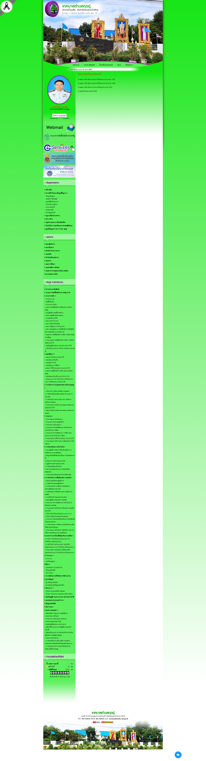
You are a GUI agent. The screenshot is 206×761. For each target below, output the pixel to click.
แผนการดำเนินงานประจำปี (55, 357)
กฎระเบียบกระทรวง (52, 215)
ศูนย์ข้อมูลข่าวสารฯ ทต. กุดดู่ (56, 229)
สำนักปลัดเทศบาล (52, 257)
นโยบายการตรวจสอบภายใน (55, 461)
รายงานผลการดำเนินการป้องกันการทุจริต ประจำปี (59, 509)
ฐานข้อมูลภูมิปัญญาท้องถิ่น (55, 585)
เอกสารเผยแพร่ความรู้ (53, 621)
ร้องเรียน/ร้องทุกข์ (106, 65)
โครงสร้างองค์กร (51, 204)
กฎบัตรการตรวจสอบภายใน (55, 464)
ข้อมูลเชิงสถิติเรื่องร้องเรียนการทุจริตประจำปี (60, 457)
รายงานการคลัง (51, 304)
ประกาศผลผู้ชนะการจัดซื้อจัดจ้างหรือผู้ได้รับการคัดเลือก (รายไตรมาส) (59, 330)
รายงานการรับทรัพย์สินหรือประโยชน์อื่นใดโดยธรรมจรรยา (60, 520)
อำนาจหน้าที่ (50, 207)
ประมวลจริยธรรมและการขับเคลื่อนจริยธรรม (57, 470)
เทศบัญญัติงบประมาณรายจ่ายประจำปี (58, 345)
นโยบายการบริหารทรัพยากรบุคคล (57, 391)
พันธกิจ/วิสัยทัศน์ (51, 199)
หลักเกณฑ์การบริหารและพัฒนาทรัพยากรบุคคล (59, 412)
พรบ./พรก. (49, 219)
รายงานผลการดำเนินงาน (54, 419)
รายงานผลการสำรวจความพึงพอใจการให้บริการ (59, 442)
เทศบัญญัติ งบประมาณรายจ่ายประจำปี (59, 597)
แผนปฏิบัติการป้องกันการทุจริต (56, 500)
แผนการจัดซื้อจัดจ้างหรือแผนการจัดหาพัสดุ (58, 308)
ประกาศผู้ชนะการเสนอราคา (55, 326)
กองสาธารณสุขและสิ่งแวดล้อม (56, 271)
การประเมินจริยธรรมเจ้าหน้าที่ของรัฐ (58, 475)
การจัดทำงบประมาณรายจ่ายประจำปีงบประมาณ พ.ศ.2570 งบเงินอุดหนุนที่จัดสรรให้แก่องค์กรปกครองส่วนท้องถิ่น (115, 69)
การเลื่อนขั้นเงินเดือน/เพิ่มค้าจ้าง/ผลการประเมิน (58, 395)
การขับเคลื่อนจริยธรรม (54, 466)
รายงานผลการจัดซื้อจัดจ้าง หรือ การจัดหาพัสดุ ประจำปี (59, 341)
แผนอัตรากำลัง (51, 363)
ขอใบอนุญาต (50, 561)
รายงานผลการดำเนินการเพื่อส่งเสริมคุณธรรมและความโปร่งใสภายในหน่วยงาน (59, 551)
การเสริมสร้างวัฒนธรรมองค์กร (56, 497)
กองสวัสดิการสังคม (52, 267)
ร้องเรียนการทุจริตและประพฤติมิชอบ (58, 226)
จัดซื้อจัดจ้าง (50, 302)
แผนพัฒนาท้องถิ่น (52, 360)
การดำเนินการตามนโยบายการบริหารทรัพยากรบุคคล (58, 401)
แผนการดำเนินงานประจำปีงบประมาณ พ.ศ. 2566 (97, 83)
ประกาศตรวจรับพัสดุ (53, 324)
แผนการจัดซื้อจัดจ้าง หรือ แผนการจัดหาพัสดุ (59, 372)
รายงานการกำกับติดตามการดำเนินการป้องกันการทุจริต (58, 504)
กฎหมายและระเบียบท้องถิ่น (55, 222)
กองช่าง (48, 261)
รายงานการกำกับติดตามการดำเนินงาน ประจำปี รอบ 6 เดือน (58, 429)
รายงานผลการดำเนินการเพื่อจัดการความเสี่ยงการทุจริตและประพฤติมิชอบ (59, 531)
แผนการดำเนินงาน (52, 638)
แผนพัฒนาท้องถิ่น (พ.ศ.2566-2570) (57, 376)
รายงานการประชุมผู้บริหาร (55, 422)
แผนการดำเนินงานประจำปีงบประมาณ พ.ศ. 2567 (97, 79)
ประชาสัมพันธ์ (89, 65)
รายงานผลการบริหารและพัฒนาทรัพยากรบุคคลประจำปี (59, 406)
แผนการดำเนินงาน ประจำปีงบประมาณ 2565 (95, 87)
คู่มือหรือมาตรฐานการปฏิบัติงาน (57, 613)
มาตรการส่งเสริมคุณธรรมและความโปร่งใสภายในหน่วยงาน (57, 540)
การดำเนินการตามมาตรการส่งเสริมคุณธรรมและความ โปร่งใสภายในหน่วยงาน (59, 545)
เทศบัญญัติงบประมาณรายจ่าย (56, 624)
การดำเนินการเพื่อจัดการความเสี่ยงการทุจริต (58, 493)
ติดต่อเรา (129, 65)
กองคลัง (48, 254)
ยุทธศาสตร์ (50, 210)
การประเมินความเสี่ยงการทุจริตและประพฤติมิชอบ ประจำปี (57, 487)
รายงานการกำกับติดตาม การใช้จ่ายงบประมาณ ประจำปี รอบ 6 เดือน (58, 434)
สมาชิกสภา (49, 247)
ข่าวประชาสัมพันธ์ (52, 289)
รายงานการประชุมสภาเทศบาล (56, 619)
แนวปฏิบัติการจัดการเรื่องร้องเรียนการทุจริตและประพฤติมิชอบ (58, 451)
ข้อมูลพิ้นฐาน (50, 196)
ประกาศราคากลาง (52, 321)
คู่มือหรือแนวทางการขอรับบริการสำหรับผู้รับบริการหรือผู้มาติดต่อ (59, 634)
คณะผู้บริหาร (50, 244)
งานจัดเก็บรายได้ (51, 318)
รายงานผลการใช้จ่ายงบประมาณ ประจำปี (60, 438)
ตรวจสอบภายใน (51, 274)
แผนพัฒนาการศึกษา (53, 365)
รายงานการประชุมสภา (54, 425)
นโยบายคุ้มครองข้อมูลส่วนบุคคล (57, 516)
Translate (66, 118)
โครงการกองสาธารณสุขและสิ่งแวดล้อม (59, 594)
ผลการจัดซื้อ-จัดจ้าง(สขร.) (55, 315)
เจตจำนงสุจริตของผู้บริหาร (55, 481)
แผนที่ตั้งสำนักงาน (52, 202)
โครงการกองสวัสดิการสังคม (55, 591)
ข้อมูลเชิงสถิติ (50, 570)
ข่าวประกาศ (50, 299)
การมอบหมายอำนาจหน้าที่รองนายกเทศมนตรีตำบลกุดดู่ (58, 647)
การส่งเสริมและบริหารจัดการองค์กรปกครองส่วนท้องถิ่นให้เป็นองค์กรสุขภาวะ (59, 642)
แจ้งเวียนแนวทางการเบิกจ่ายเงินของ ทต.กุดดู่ (60, 349)
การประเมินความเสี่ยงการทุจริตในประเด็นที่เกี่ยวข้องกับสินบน (59, 526)
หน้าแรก (76, 65)
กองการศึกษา (50, 264)
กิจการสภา (49, 573)
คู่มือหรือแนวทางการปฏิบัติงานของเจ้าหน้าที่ (58, 628)
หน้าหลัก (48, 190)
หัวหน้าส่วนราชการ (52, 251)
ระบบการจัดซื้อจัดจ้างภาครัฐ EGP (57, 292)
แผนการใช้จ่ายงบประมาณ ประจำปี (58, 368)
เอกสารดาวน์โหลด (52, 616)
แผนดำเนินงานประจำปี (88, 91)
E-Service (49, 559)
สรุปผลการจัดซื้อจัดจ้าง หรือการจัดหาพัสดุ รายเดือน (59, 336)
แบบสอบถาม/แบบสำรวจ (54, 567)
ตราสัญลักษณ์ (50, 213)
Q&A (119, 65)
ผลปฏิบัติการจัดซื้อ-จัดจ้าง (54, 313)
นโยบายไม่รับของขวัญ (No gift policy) (59, 513)
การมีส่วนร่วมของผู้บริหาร (55, 483)
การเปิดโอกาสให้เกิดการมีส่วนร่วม (58, 576)
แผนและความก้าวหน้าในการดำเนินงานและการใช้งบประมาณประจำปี (59, 380)
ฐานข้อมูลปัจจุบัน (52, 582)
